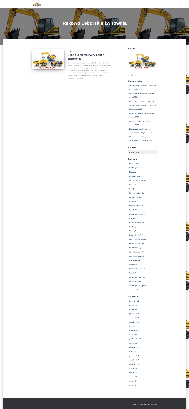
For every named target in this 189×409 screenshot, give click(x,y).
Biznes (131, 172)
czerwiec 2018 (134, 322)
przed (79, 79)
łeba (130, 218)
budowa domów (134, 176)
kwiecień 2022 (134, 301)
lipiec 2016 (133, 343)
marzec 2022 (133, 305)
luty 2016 (132, 351)
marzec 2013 (133, 381)
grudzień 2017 (134, 326)
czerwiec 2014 (134, 372)
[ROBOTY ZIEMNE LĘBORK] (37, 4)
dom (130, 184)
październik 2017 (135, 330)
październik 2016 (135, 339)
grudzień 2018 (134, 314)
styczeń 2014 (133, 377)
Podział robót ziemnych (137, 101)
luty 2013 (132, 385)
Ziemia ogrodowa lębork (137, 286)
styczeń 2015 (133, 368)
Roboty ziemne (134, 235)
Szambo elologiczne (136, 269)
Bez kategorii (133, 168)
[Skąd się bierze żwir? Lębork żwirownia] (48, 59)
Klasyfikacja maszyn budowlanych (141, 113)
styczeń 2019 (133, 309)
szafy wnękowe (134, 260)
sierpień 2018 (134, 318)
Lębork (131, 210)
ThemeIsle (153, 404)
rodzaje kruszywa (135, 243)
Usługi (131, 273)
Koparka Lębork (134, 205)
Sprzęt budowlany (135, 252)
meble (131, 227)
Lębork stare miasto (136, 214)
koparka (132, 201)
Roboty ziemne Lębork (137, 239)
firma (131, 189)
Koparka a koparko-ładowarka (139, 121)
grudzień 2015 (134, 356)
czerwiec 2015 (134, 360)
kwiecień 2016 (134, 347)
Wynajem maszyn (135, 281)
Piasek (70, 51)
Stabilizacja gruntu (135, 256)
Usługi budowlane (135, 277)
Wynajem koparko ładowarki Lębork (141, 93)
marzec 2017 (133, 335)
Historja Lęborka (135, 197)
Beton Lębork (134, 163)
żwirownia (132, 290)
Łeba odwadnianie (135, 222)
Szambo (132, 264)
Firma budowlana (135, 193)
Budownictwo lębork (136, 180)
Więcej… (101, 75)
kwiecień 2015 (134, 364)
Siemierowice (133, 248)
